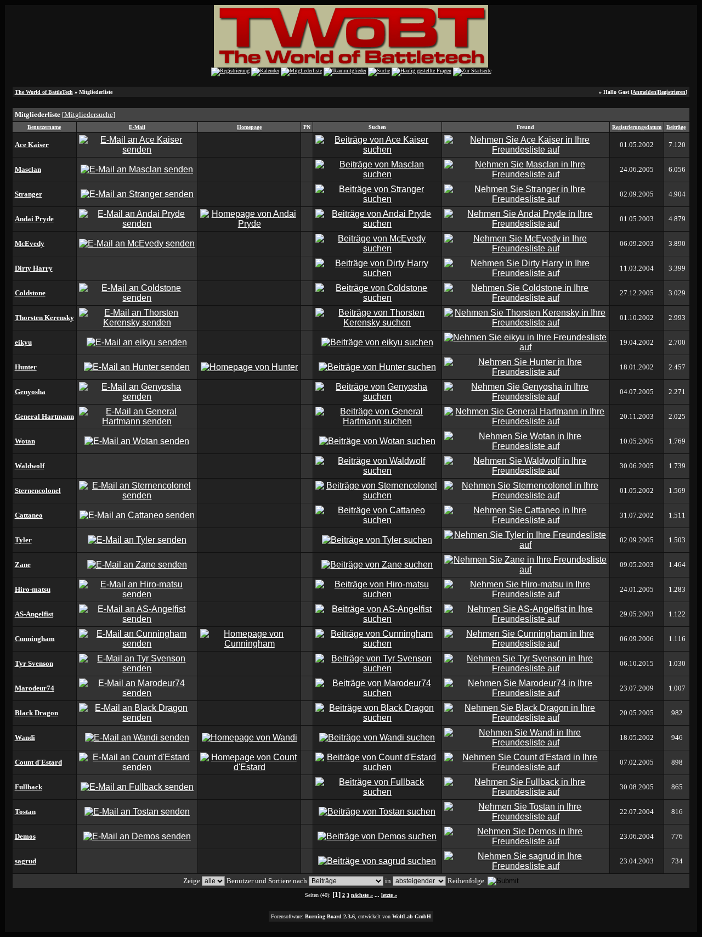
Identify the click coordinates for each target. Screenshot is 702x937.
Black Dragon (36, 713)
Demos (25, 836)
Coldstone (30, 293)
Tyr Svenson (34, 663)
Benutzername (44, 127)
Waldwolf (29, 466)
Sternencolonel (38, 490)
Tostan (25, 811)
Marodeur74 (34, 688)
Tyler (23, 540)
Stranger (28, 194)
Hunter (26, 367)
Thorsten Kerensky (44, 317)
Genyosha (30, 392)
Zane (23, 564)
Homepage (249, 127)
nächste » (362, 895)
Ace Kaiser (32, 145)
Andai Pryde (34, 219)
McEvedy (29, 243)
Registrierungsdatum (636, 127)
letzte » (389, 895)
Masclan (28, 169)
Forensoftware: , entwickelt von (351, 916)
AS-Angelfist (34, 614)
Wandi (25, 737)
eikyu (23, 342)
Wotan (25, 441)
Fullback (28, 787)
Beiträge (676, 127)
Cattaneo (29, 515)
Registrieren (672, 92)
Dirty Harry (34, 268)
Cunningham (35, 639)
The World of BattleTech (44, 92)
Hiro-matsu (32, 589)
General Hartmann (44, 416)
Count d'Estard (38, 762)
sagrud (25, 861)
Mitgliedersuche (88, 114)
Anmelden (644, 92)
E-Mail (137, 127)
